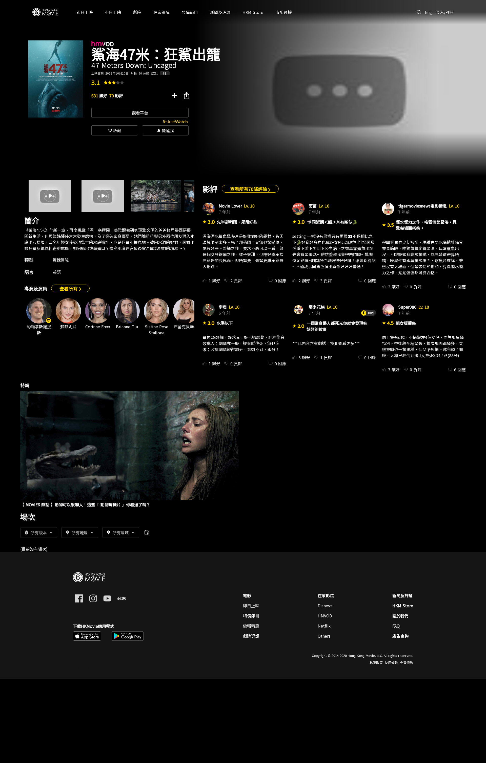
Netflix (324, 626)
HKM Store (402, 606)
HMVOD (325, 616)
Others (324, 636)
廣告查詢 (400, 636)
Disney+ (325, 606)
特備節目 (251, 616)
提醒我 (165, 130)
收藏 (114, 130)
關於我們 (400, 616)
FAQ (396, 626)
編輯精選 (251, 626)
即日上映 (251, 606)
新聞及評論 (402, 595)
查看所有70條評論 (249, 189)
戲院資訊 (251, 636)
